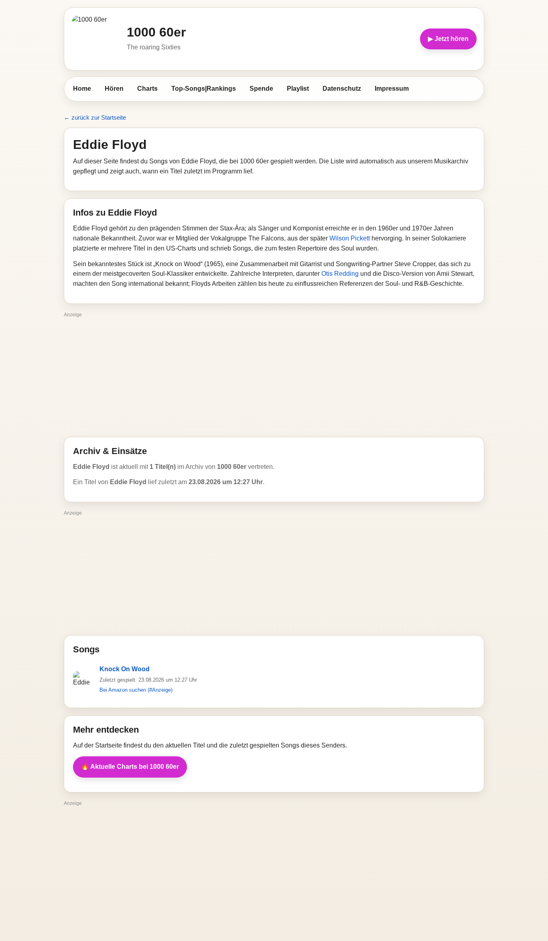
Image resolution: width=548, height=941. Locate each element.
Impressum (392, 88)
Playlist (298, 88)
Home (82, 88)
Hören (114, 88)
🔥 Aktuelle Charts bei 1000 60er (130, 766)
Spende (261, 88)
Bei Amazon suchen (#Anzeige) (136, 690)
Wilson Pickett (349, 238)
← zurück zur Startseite (95, 117)
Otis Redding (340, 273)
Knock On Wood (124, 669)
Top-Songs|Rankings (203, 88)
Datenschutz (342, 88)
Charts (147, 88)
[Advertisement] (274, 376)
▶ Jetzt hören (448, 38)
